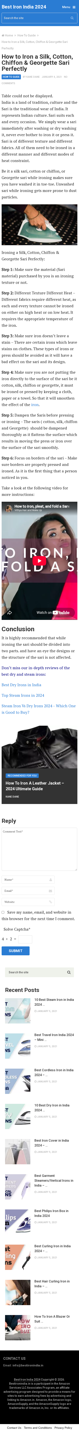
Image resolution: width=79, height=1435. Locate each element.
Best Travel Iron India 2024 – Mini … (54, 1037)
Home (9, 35)
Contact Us (14, 1427)
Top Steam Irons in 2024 (23, 695)
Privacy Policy (63, 1427)
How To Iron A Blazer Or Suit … (52, 1319)
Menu (66, 7)
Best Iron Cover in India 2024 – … (51, 1143)
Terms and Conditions (38, 1427)
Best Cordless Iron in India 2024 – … (54, 1072)
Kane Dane (33, 76)
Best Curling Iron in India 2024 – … (52, 1248)
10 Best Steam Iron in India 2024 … (54, 1002)
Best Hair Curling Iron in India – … (52, 1283)
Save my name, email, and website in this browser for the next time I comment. (38, 915)
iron (35, 404)
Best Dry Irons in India (21, 684)
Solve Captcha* (17, 929)
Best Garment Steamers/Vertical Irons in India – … (53, 1180)
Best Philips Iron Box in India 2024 (51, 1213)
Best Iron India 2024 (24, 6)
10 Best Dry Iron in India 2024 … (51, 1107)
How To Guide (26, 35)
